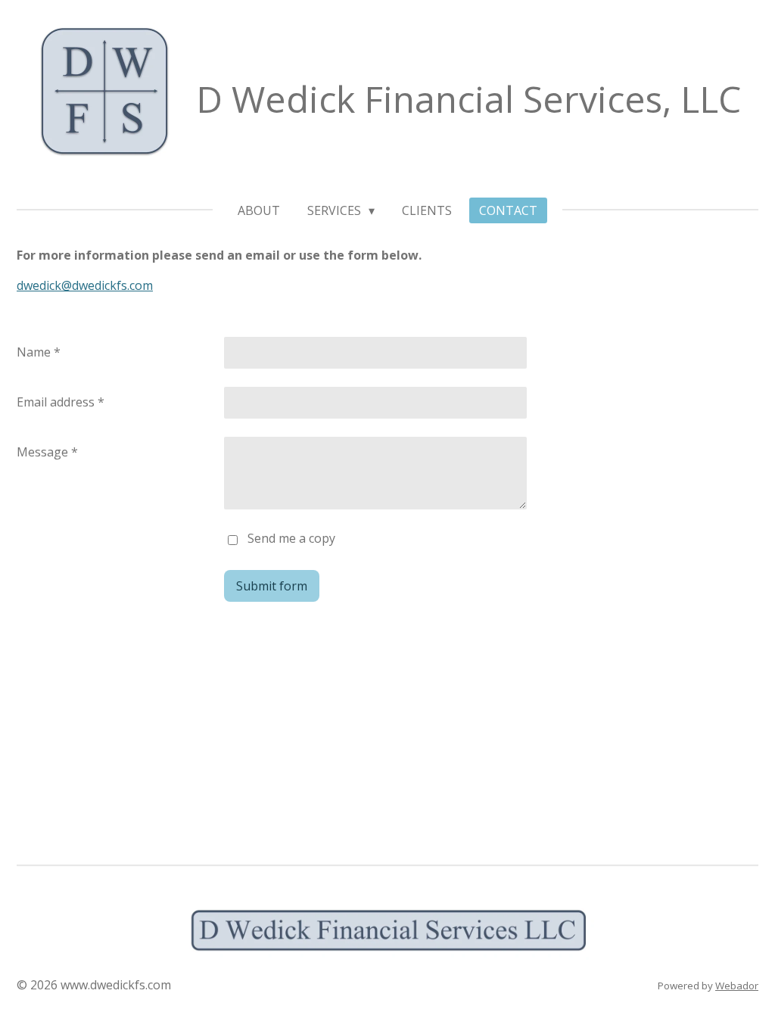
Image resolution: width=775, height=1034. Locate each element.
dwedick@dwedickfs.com (85, 285)
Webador (736, 985)
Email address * (60, 402)
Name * (39, 352)
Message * (47, 452)
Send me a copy (291, 538)
